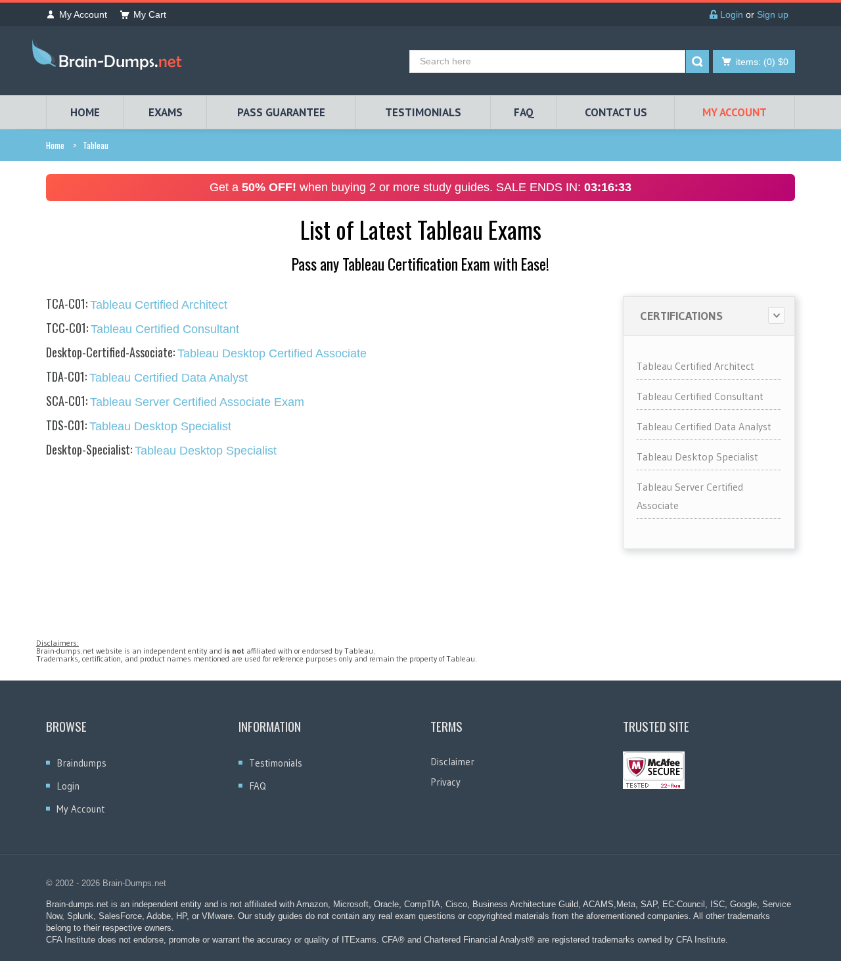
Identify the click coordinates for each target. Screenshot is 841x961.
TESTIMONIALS (423, 112)
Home (55, 145)
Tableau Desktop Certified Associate (206, 353)
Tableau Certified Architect (136, 304)
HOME (85, 112)
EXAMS (165, 112)
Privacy (445, 782)
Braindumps (81, 763)
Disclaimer (452, 761)
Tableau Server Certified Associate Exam (175, 402)
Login (730, 14)
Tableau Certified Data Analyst (147, 377)
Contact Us (616, 112)
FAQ (524, 112)
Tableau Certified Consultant (142, 329)
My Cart (149, 14)
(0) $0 (762, 61)
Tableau (95, 145)
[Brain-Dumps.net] (110, 57)
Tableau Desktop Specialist (138, 426)
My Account (83, 14)
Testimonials (275, 763)
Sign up (772, 14)
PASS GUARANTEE (281, 112)
